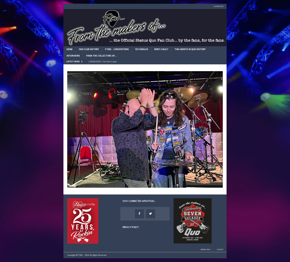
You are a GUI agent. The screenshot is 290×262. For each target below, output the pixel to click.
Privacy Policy (131, 227)
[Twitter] (150, 213)
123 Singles (141, 49)
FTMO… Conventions (117, 49)
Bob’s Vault (161, 49)
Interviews (73, 55)
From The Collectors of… (101, 55)
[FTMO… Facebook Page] (139, 213)
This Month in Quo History (190, 49)
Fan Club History (89, 49)
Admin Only (206, 249)
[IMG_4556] (145, 185)
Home (69, 49)
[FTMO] (145, 44)
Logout (220, 249)
